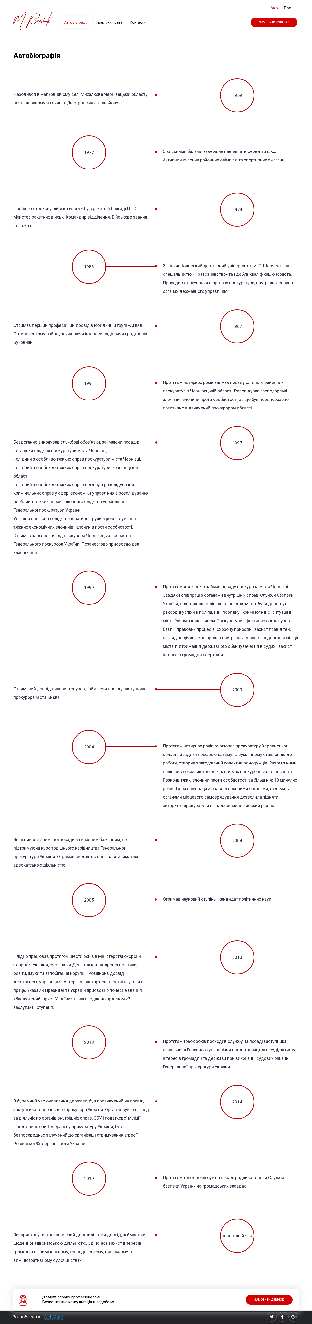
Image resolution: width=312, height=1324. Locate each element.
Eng (287, 7)
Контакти (138, 22)
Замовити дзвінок (274, 22)
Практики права (109, 22)
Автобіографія (76, 22)
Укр (274, 7)
